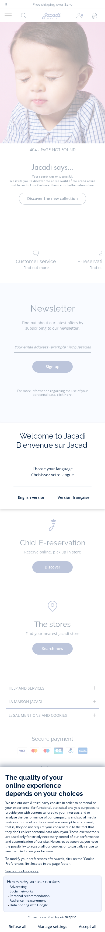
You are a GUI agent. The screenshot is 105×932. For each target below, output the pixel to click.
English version (32, 497)
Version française (73, 497)
